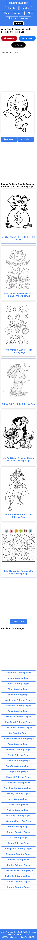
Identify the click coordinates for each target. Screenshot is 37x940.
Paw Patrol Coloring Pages (18, 722)
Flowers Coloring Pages (18, 760)
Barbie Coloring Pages (18, 755)
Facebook (29, 38)
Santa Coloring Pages (18, 744)
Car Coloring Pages (18, 837)
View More (26, 139)
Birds (30, 13)
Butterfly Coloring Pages (18, 815)
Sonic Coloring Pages (18, 711)
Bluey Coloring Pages (18, 689)
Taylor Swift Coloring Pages (18, 876)
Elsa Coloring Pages (18, 804)
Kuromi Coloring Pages (18, 887)
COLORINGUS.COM (18, 3)
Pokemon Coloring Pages (18, 706)
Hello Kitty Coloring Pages (18, 673)
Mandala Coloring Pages (18, 782)
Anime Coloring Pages (18, 859)
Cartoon (25, 18)
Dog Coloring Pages (18, 771)
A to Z (18, 23)
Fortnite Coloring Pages (18, 810)
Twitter (20, 45)
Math (6, 13)
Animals (18, 13)
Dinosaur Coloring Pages (18, 717)
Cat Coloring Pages (18, 733)
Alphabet (12, 8)
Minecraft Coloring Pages (18, 749)
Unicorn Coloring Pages (18, 678)
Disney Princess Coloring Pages (18, 738)
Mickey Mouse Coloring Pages (18, 870)
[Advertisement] (18, 72)
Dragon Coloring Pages (18, 832)
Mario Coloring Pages (18, 826)
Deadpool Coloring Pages (18, 854)
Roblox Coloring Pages (18, 865)
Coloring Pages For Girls (18, 821)
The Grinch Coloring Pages (18, 728)
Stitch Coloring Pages (18, 695)
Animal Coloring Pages (18, 881)
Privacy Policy (13, 934)
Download (9, 139)
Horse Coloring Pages (18, 799)
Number (25, 8)
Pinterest (10, 38)
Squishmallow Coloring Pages (18, 788)
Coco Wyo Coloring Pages (18, 766)
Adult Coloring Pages (18, 684)
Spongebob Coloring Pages (18, 848)
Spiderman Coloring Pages (18, 700)
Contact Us (24, 934)
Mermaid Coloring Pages (18, 777)
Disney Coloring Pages (18, 793)
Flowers (12, 18)
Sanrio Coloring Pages (18, 843)
